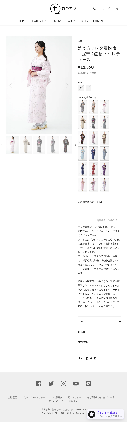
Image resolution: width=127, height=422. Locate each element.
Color (80, 97)
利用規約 (73, 401)
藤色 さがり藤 (104, 185)
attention (83, 341)
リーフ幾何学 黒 (93, 122)
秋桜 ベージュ (93, 107)
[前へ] (14, 85)
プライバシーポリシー (33, 397)
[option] (39, 85)
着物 (80, 41)
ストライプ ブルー (93, 153)
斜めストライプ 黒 (104, 122)
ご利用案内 (56, 397)
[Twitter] (51, 383)
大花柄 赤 (93, 169)
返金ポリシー (75, 397)
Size (80, 82)
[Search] (95, 8)
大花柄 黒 (82, 138)
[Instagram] (63, 383)
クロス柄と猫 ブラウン (104, 138)
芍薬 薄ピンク (104, 107)
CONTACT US (56, 401)
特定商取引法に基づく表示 (101, 397)
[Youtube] (76, 383)
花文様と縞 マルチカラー (82, 107)
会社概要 (12, 397)
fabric (81, 321)
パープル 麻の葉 (104, 169)
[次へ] (63, 85)
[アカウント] (102, 8)
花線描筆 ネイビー (82, 169)
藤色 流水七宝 (82, 185)
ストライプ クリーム (82, 122)
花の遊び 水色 (82, 153)
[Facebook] (38, 383)
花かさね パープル (93, 138)
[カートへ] (117, 8)
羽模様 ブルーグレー (104, 153)
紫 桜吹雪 (93, 185)
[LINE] (88, 383)
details (81, 331)
